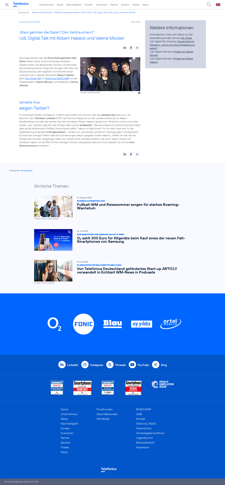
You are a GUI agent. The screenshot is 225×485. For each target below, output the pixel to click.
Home (64, 409)
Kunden (89, 4)
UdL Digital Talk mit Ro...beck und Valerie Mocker (114, 12)
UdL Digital (186, 37)
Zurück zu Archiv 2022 (29, 22)
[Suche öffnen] (209, 4)
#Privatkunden (27, 171)
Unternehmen (46, 4)
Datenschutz (144, 428)
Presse (135, 4)
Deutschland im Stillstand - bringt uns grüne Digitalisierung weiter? (172, 45)
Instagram (96, 365)
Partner (114, 4)
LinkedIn (72, 365)
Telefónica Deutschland (42, 12)
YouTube (143, 365)
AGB (139, 414)
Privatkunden (104, 409)
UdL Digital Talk (33, 78)
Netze (60, 4)
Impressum (142, 447)
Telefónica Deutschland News (67, 12)
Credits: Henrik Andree (90, 92)
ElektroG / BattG (146, 423)
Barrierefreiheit (145, 442)
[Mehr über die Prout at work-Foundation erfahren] (163, 388)
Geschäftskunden (107, 414)
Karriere (125, 4)
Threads (120, 365)
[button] (125, 47)
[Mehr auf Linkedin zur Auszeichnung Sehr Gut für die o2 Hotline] (108, 388)
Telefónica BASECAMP (57, 78)
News (145, 4)
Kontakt (140, 419)
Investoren (101, 4)
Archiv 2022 (86, 12)
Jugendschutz (144, 438)
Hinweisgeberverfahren (150, 433)
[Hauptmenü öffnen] (6, 4)
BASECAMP (143, 409)
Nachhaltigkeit (74, 4)
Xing (164, 365)
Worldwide (103, 419)
